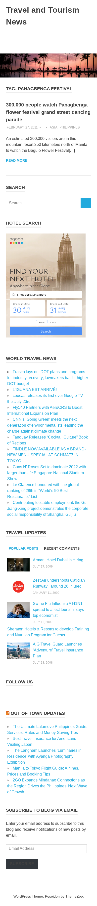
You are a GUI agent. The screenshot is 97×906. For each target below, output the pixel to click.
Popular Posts (23, 548)
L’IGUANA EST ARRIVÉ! (35, 390)
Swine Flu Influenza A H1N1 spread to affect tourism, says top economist (58, 609)
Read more (16, 160)
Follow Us (19, 681)
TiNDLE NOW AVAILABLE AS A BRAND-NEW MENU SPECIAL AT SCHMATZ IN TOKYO (46, 455)
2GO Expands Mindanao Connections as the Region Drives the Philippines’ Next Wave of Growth (47, 786)
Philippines (69, 127)
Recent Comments (62, 548)
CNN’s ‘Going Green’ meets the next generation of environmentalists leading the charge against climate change (45, 425)
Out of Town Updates (38, 713)
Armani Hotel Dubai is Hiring (58, 560)
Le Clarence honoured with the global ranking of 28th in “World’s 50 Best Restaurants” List (43, 491)
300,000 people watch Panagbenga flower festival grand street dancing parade (48, 112)
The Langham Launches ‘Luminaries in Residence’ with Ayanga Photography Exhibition (44, 756)
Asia (53, 127)
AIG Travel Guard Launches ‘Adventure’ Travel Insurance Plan (58, 650)
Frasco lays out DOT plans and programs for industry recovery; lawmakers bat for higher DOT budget (47, 378)
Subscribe (22, 864)
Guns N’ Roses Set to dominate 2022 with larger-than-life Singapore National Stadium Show (46, 473)
